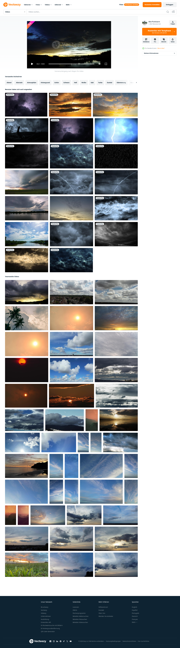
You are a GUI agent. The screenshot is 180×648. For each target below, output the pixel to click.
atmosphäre (31, 83)
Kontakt (101, 610)
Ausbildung (45, 619)
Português (135, 613)
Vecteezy (44, 610)
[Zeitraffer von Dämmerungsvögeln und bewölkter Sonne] (71, 396)
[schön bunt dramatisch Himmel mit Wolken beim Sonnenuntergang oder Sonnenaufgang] (26, 370)
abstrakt (19, 83)
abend (9, 83)
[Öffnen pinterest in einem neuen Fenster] (60, 641)
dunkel (109, 83)
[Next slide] (134, 82)
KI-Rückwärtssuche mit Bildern (52, 625)
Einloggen (169, 5)
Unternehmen (46, 616)
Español (134, 610)
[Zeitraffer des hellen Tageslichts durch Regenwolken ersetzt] (26, 234)
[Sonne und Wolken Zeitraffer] (71, 318)
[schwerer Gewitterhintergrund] (71, 156)
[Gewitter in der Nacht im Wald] (26, 130)
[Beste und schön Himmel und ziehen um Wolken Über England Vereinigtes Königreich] (47, 515)
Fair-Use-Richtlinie (143, 641)
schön (56, 83)
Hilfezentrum (103, 607)
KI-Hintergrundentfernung (50, 628)
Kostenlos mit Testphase (159, 31)
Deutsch (135, 616)
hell (75, 83)
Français (135, 619)
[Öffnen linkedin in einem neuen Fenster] (57, 641)
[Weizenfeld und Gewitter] (26, 260)
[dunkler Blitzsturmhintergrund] (71, 130)
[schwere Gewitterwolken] (26, 105)
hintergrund (45, 83)
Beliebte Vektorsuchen (80, 616)
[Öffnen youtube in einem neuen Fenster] (70, 641)
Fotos (38, 5)
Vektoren (27, 5)
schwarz (66, 83)
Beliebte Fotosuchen (80, 619)
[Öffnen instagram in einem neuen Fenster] (54, 641)
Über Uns (102, 613)
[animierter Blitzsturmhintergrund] (71, 182)
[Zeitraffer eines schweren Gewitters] (116, 234)
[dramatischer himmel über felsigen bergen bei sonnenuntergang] (92, 420)
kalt (92, 83)
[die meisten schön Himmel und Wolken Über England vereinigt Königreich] (84, 515)
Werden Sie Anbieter (106, 616)
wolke (84, 83)
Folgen (173, 24)
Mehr (68, 5)
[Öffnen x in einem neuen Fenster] (67, 641)
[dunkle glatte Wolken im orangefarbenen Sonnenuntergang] (70, 105)
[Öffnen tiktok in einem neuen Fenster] (64, 641)
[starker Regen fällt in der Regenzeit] (116, 156)
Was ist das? (161, 48)
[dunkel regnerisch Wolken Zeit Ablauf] (116, 370)
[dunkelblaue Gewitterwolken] (71, 260)
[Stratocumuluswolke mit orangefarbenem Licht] (115, 105)
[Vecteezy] (12, 5)
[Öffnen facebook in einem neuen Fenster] (50, 641)
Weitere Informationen (151, 53)
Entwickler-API (46, 622)
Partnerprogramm (79, 613)
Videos (47, 5)
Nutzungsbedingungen (113, 641)
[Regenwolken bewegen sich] (26, 208)
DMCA (75, 610)
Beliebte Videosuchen (80, 622)
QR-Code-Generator (48, 631)
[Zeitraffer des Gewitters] (26, 156)
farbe (100, 83)
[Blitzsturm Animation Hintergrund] (71, 234)
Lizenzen (76, 607)
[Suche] (167, 12)
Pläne (121, 5)
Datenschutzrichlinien (129, 641)
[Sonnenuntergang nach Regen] (26, 292)
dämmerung (121, 83)
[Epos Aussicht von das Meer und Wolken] (119, 420)
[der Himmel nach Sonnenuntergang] (71, 208)
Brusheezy (44, 607)
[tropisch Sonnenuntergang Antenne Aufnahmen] (26, 466)
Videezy (43, 613)
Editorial (58, 5)
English (134, 607)
